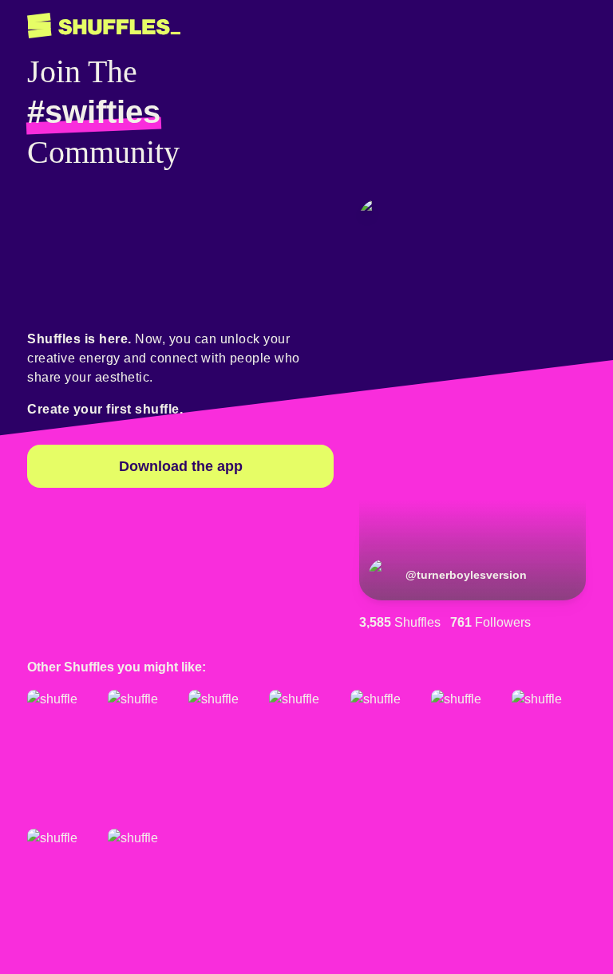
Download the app (181, 466)
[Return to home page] (103, 26)
